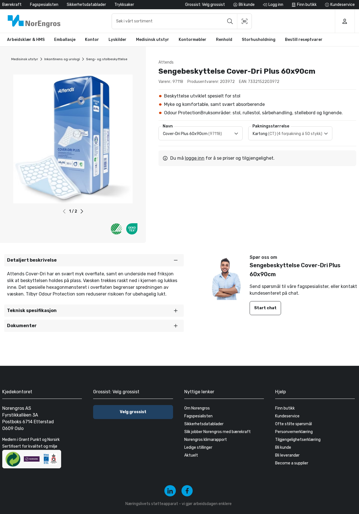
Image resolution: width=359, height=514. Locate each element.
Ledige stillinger (198, 447)
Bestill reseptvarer (304, 39)
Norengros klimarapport (205, 439)
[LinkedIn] (170, 491)
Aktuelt (191, 455)
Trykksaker (124, 4)
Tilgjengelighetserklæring (298, 439)
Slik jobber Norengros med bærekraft (217, 431)
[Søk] (230, 21)
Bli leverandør (287, 455)
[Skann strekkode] (244, 21)
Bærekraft (12, 4)
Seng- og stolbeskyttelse (106, 59)
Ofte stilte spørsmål (293, 424)
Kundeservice (287, 416)
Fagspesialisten (44, 4)
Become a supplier (291, 463)
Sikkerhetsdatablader (86, 4)
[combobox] (182, 21)
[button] (81, 211)
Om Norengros (197, 408)
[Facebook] (187, 491)
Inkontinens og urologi (62, 59)
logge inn (194, 158)
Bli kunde (283, 447)
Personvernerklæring (294, 431)
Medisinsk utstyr (24, 59)
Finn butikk (285, 408)
